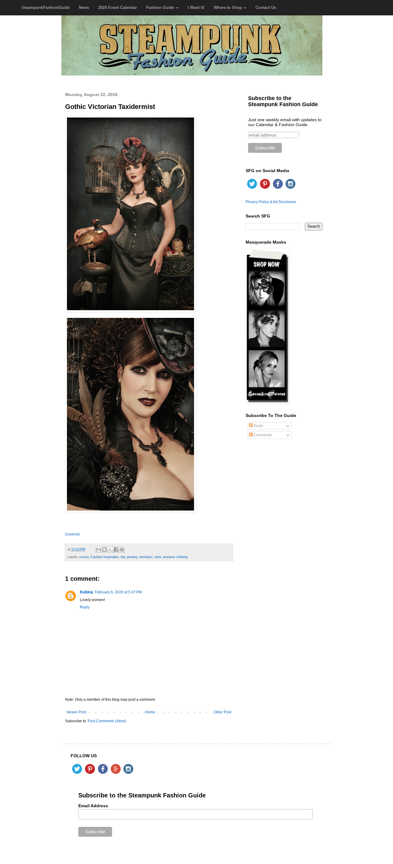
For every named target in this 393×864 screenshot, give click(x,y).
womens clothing (175, 557)
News (84, 7)
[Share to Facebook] (116, 549)
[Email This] (98, 549)
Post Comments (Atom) (107, 721)
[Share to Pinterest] (122, 549)
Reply (85, 607)
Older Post (222, 712)
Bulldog (86, 592)
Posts (258, 426)
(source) (72, 534)
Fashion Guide (160, 7)
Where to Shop (228, 7)
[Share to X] (110, 549)
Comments (262, 435)
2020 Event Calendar (117, 7)
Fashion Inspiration (105, 557)
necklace (146, 557)
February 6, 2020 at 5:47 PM (118, 592)
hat (123, 557)
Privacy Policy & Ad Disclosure (271, 202)
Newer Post (76, 712)
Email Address (93, 805)
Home (150, 712)
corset (84, 557)
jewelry (132, 557)
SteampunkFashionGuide (45, 7)
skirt (157, 557)
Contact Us (265, 7)
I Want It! (196, 7)
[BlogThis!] (104, 549)
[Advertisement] (284, 542)
